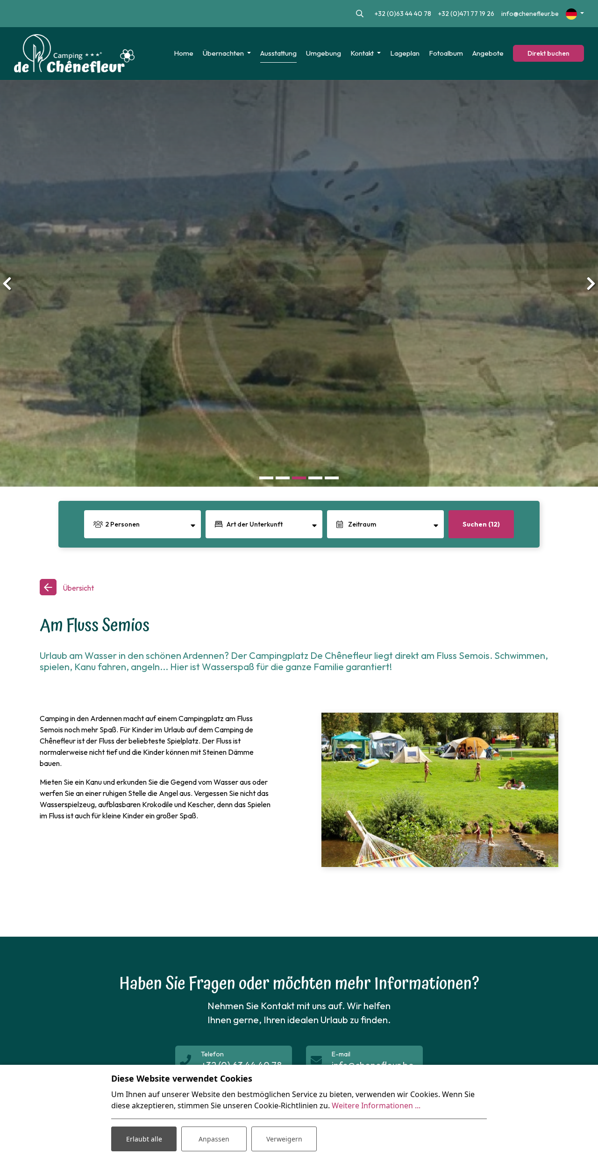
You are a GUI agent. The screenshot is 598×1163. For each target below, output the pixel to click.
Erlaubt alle (144, 1138)
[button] (266, 478)
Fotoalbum (446, 53)
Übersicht (77, 587)
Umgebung (323, 53)
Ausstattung (278, 53)
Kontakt (362, 53)
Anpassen (214, 1138)
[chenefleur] (74, 53)
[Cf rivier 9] (439, 790)
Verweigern (284, 1138)
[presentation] (7, 283)
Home (183, 53)
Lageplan (405, 53)
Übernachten (224, 53)
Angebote (488, 53)
